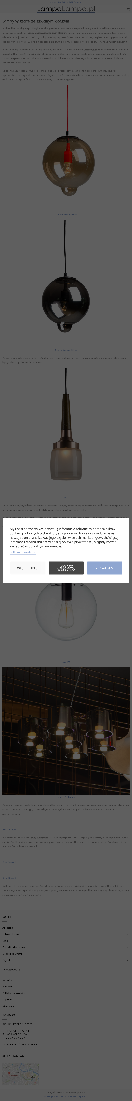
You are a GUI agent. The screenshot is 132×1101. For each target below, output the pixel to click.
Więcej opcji (28, 568)
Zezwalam (105, 568)
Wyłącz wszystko (66, 568)
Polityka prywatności (23, 552)
